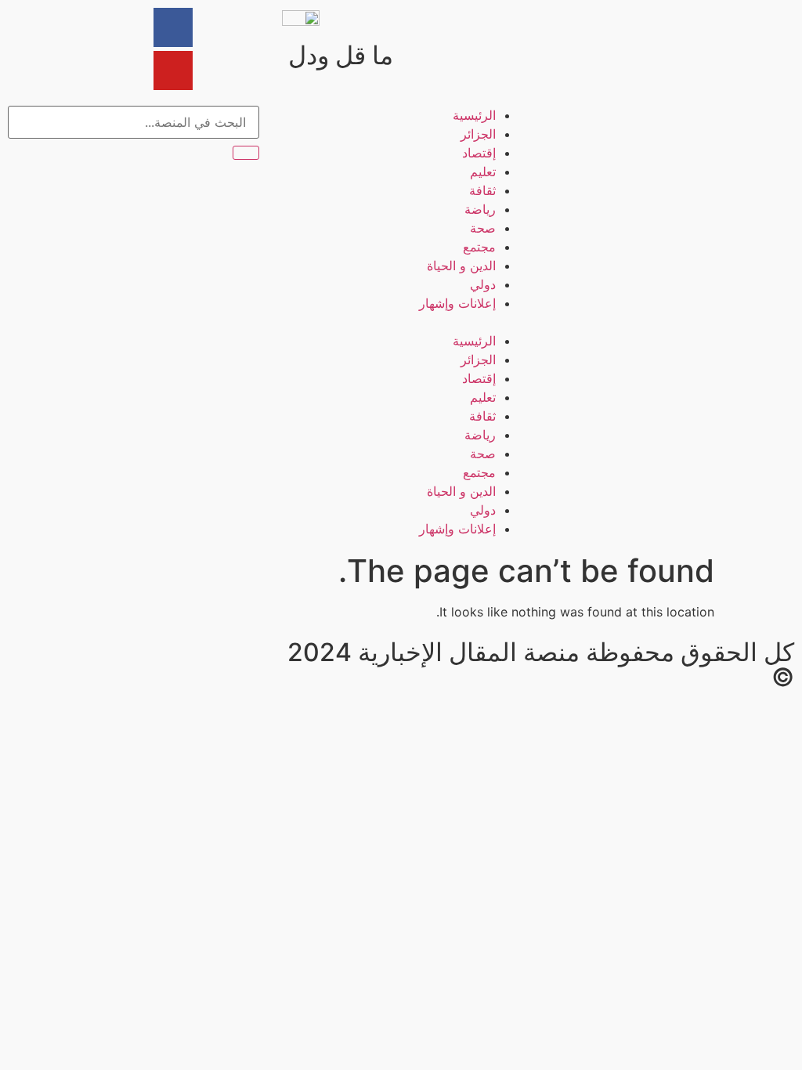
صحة (483, 228)
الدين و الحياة (461, 265)
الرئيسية (474, 115)
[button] (400, 322)
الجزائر (478, 134)
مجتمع (479, 247)
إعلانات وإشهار (457, 303)
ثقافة (482, 190)
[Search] (246, 153)
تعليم (483, 171)
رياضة (480, 209)
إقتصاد (479, 153)
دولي (483, 284)
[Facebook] (173, 27)
